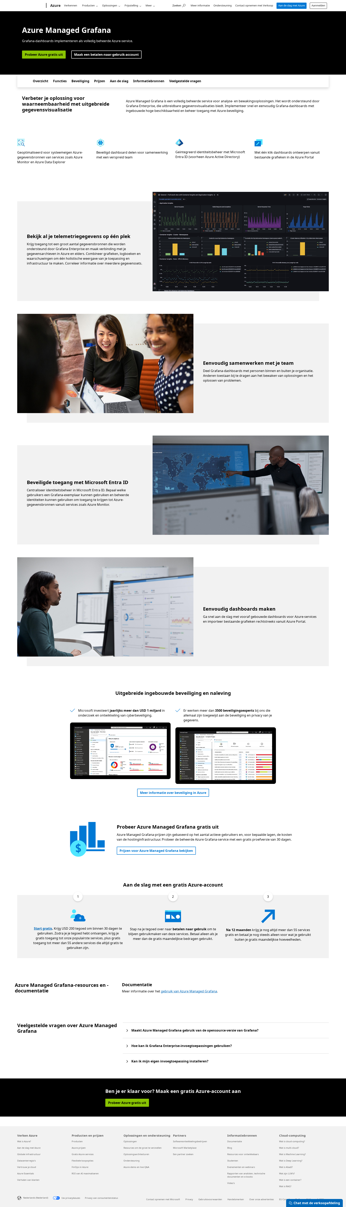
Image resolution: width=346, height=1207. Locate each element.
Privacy (189, 1199)
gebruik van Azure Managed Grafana (189, 991)
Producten (88, 5)
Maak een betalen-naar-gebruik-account (106, 54)
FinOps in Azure (80, 1166)
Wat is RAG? (285, 1186)
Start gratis (43, 928)
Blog (229, 1147)
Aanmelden (318, 5)
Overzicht (40, 81)
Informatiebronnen (148, 81)
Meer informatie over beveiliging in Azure (173, 792)
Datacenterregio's (26, 1160)
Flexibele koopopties (82, 1160)
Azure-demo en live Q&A (136, 1166)
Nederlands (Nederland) (35, 1197)
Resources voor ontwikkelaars (243, 1154)
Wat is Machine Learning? (292, 1154)
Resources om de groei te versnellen (143, 1147)
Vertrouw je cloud (26, 1166)
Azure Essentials (25, 1173)
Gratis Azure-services (83, 1154)
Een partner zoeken (183, 1154)
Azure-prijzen (79, 1147)
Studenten (232, 1160)
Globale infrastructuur (29, 1154)
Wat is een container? (290, 1179)
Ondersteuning (222, 5)
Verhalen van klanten (28, 1179)
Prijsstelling (131, 5)
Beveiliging (80, 81)
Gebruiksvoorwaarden (210, 1199)
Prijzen (99, 81)
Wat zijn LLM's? (287, 1173)
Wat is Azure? (24, 1141)
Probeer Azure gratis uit (44, 54)
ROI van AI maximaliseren (85, 1173)
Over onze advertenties (261, 1199)
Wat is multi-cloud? (289, 1147)
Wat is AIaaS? (286, 1166)
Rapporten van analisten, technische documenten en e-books (246, 1175)
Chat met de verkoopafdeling (317, 1203)
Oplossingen (109, 5)
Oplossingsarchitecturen (136, 1154)
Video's (231, 1183)
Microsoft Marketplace (184, 1147)
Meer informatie (200, 5)
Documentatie (234, 1141)
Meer (149, 5)
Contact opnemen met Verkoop (254, 5)
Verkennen (70, 5)
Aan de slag (119, 81)
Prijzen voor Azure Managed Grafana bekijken (156, 850)
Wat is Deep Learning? (290, 1160)
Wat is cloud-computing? (292, 1141)
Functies (60, 81)
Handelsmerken (235, 1199)
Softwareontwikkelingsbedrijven (190, 1141)
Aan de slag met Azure (291, 5)
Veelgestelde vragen (185, 81)
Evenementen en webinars (241, 1166)
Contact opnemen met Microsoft (163, 1199)
